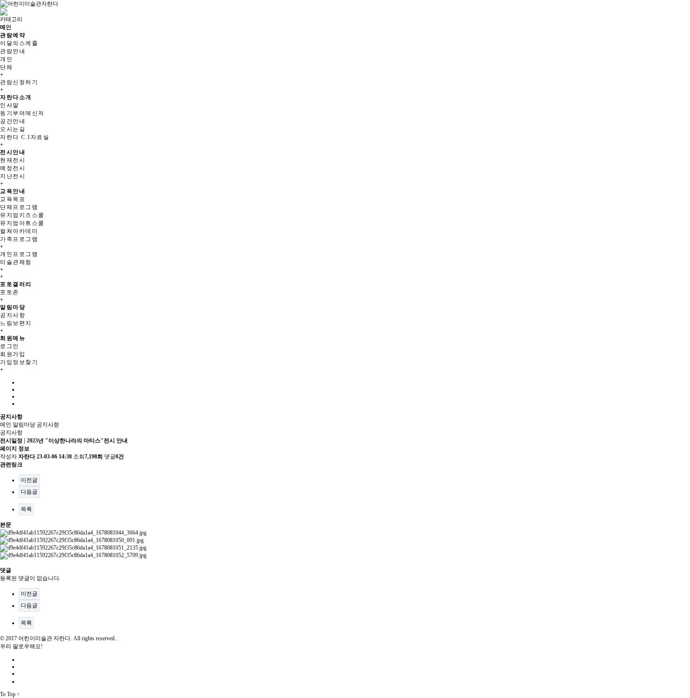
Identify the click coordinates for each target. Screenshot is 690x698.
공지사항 (12, 315)
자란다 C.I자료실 (24, 137)
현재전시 (12, 160)
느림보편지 (16, 323)
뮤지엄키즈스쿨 (22, 215)
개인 (6, 59)
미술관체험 (16, 262)
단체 (6, 67)
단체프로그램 (19, 207)
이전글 (29, 480)
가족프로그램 (19, 239)
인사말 (9, 105)
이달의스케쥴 (19, 43)
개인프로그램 (19, 254)
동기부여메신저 (22, 113)
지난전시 (12, 176)
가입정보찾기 (19, 362)
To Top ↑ (10, 694)
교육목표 (12, 199)
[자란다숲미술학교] (4, 11)
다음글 (29, 492)
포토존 (9, 292)
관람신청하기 (19, 82)
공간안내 (12, 121)
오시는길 (12, 129)
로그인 (9, 346)
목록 (26, 509)
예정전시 (12, 168)
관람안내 (12, 51)
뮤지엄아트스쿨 (22, 223)
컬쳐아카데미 (19, 231)
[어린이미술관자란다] (29, 3)
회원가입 (12, 354)
